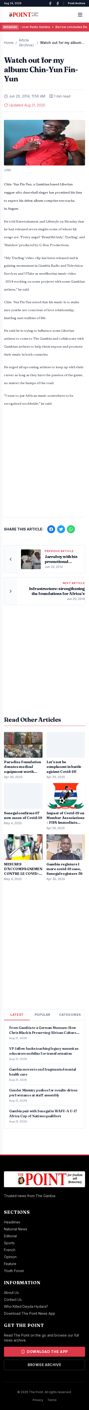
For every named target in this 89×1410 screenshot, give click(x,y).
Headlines (12, 1222)
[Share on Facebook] (51, 529)
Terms (52, 1400)
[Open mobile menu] (80, 15)
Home (9, 42)
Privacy (38, 1400)
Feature (10, 1264)
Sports (9, 1243)
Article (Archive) (26, 42)
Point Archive (76, 3)
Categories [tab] (70, 1015)
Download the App (47, 1351)
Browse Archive (44, 1365)
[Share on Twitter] (61, 529)
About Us (11, 1292)
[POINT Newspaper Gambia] (50, 3)
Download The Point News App (29, 1313)
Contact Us (13, 1299)
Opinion (10, 1257)
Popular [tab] (42, 1015)
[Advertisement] (44, 464)
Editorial (10, 1236)
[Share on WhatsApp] (71, 529)
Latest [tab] (16, 1015)
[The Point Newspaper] (57, 3)
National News (15, 1229)
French (9, 1250)
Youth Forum (14, 1271)
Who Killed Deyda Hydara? (26, 1306)
